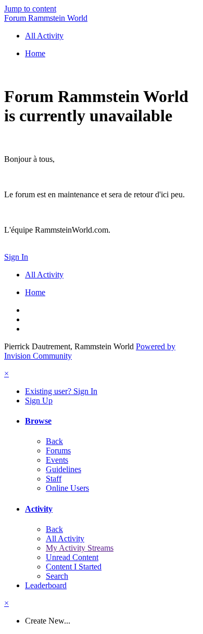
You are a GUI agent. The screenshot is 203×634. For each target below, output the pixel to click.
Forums (58, 450)
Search (57, 576)
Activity (39, 508)
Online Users (67, 488)
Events (57, 459)
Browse (38, 420)
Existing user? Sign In (61, 391)
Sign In (16, 256)
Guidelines (63, 469)
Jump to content (30, 8)
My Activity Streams (79, 547)
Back (54, 441)
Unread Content (72, 557)
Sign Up (39, 400)
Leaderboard (46, 585)
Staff (53, 478)
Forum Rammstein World (45, 18)
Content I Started (74, 566)
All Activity (65, 538)
